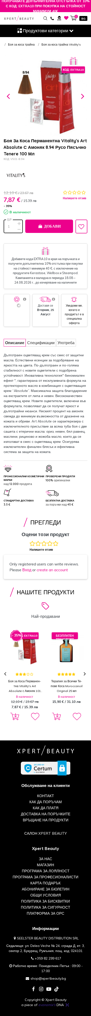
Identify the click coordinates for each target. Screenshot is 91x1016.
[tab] (15, 343)
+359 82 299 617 (48, 958)
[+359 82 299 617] (52, 18)
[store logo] (19, 18)
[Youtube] (48, 989)
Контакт (45, 796)
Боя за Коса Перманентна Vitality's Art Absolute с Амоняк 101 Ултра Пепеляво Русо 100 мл (24, 686)
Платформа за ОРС (45, 913)
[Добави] (14, 717)
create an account (52, 569)
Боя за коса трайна (21, 44)
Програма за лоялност (45, 871)
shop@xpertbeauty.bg (48, 978)
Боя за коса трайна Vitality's (61, 44)
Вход (26, 569)
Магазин (45, 865)
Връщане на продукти (45, 820)
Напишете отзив (74, 198)
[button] (8, 95)
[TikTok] (56, 989)
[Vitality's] (16, 176)
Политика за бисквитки (45, 901)
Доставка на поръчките (45, 814)
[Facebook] (33, 989)
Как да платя (45, 808)
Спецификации (41, 342)
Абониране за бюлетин (45, 889)
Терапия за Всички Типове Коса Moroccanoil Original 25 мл (67, 686)
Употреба (66, 342)
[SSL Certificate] (45, 768)
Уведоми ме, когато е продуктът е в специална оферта (74, 314)
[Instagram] (41, 989)
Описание (14, 342)
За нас (45, 859)
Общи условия (45, 895)
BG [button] (83, 18)
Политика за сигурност (45, 907)
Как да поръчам (45, 802)
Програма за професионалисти (45, 877)
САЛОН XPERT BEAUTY (45, 833)
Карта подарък (45, 883)
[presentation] (5, 674)
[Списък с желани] (66, 18)
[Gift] (73, 61)
